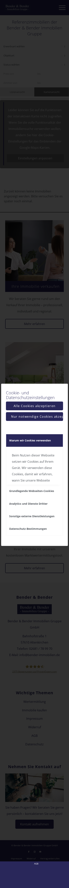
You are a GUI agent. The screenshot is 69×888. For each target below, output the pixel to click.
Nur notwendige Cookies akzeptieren (37, 416)
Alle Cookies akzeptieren (35, 406)
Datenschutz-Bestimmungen (28, 529)
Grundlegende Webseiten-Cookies (31, 491)
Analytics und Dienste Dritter (28, 503)
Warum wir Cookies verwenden (30, 440)
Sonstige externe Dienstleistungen (31, 516)
